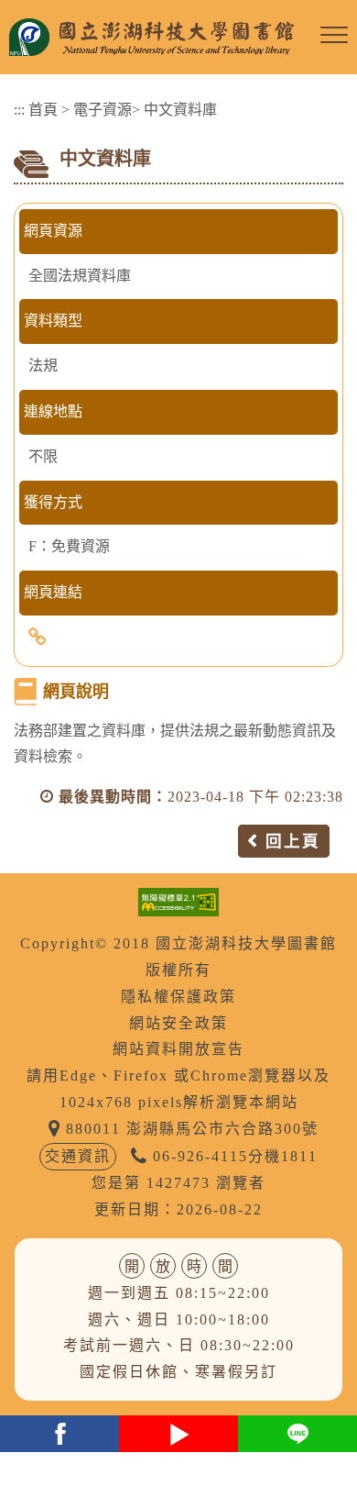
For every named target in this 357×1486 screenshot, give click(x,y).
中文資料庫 (180, 109)
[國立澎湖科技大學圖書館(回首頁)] (160, 37)
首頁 (43, 109)
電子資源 (102, 109)
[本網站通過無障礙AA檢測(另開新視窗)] (178, 900)
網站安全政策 (178, 1023)
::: (19, 109)
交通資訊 (78, 1156)
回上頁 (292, 841)
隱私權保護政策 (178, 996)
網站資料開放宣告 (178, 1049)
